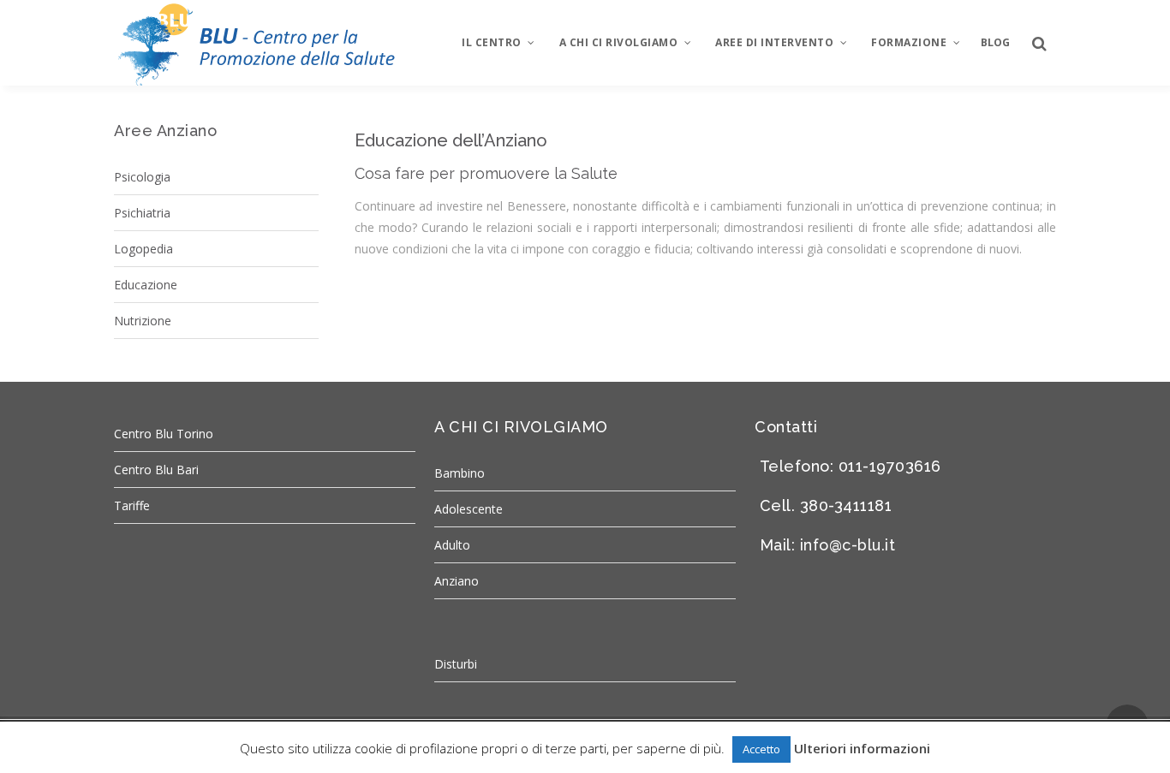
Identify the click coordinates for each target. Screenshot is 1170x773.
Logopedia (143, 249)
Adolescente (468, 509)
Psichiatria (142, 213)
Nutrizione (142, 320)
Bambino (459, 473)
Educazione (145, 284)
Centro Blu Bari (156, 469)
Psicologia (142, 177)
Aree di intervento (774, 42)
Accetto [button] (761, 749)
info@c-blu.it (848, 545)
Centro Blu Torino (163, 433)
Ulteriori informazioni (862, 748)
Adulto (452, 545)
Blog (995, 42)
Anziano (456, 581)
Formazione (908, 42)
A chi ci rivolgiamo (618, 42)
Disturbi (455, 664)
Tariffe (132, 505)
